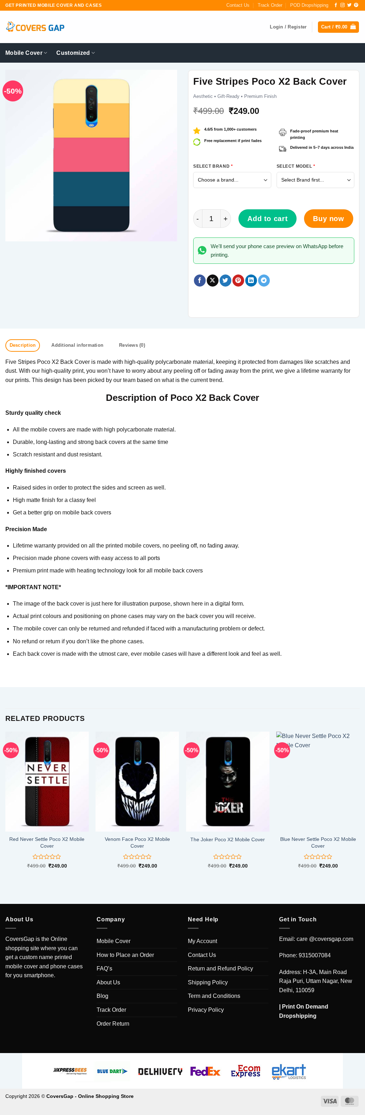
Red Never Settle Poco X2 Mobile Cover (46, 842)
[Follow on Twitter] (349, 5)
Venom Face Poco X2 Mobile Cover (137, 842)
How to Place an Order (125, 955)
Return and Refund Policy (220, 968)
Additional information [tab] (77, 345)
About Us (108, 982)
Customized (73, 53)
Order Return (113, 1024)
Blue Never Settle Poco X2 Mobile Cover (318, 842)
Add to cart (267, 219)
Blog (102, 996)
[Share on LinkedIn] (251, 280)
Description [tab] (23, 345)
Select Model (296, 166)
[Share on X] (213, 280)
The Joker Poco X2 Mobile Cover (227, 839)
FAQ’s (104, 968)
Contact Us (238, 5)
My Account (202, 941)
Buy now (328, 219)
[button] (338, 27)
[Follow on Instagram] (342, 5)
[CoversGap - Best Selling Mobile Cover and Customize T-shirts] (35, 27)
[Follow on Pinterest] (356, 5)
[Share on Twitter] (225, 280)
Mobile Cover (23, 53)
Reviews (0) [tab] (132, 345)
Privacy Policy (206, 1010)
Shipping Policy (208, 982)
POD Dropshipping (309, 5)
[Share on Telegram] (264, 280)
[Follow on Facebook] (336, 5)
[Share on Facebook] (200, 280)
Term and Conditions (214, 996)
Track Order (270, 5)
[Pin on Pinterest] (238, 280)
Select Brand (213, 166)
